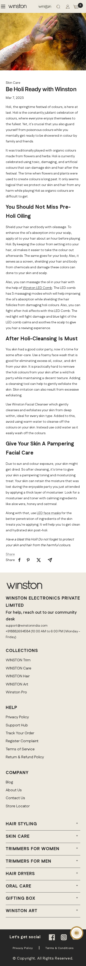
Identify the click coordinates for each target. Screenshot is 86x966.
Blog (9, 782)
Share (10, 554)
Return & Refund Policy (25, 757)
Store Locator (18, 806)
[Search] (58, 8)
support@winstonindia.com (27, 625)
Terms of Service (20, 749)
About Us (14, 790)
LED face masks (49, 513)
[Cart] (76, 8)
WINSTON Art (17, 684)
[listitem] (19, 560)
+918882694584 (18, 631)
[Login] (67, 8)
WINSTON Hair (18, 676)
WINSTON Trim (18, 660)
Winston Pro (16, 692)
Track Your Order (20, 733)
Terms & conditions (59, 948)
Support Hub (17, 725)
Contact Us (15, 798)
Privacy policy (23, 948)
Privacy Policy (17, 717)
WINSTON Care (18, 668)
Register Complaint (22, 741)
